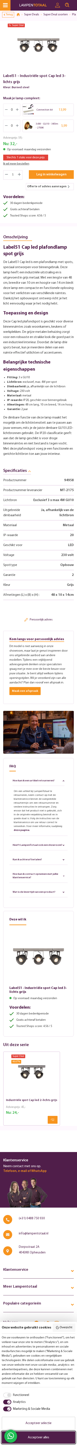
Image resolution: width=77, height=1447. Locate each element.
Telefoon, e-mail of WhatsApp (25, 1171)
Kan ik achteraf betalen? (27, 859)
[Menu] (5, 5)
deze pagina (21, 830)
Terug (9, 14)
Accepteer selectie (38, 1423)
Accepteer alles (38, 1437)
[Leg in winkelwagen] (53, 1120)
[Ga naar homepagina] (36, 5)
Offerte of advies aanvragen (47, 186)
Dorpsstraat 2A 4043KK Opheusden (32, 1249)
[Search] (67, 5)
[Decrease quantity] (6, 175)
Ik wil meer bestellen (16, 163)
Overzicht (66, 1327)
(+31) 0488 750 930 (32, 1218)
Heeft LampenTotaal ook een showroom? (37, 845)
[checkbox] (15, 1395)
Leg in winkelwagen (51, 174)
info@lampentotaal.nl (33, 1233)
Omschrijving (15, 237)
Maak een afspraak (25, 691)
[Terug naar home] (19, 15)
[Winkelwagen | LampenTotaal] (74, 3)
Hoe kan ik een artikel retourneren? (34, 780)
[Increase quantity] (19, 175)
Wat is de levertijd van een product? (34, 892)
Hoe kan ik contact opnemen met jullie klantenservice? (35, 876)
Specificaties (15, 471)
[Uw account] (57, 5)
